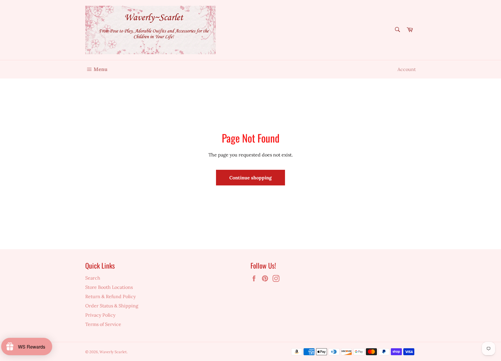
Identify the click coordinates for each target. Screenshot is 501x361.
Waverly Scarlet (113, 351)
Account (406, 69)
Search (92, 278)
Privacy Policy (100, 315)
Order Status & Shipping (111, 306)
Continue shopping (250, 177)
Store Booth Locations (109, 287)
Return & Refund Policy (110, 296)
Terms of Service (103, 324)
